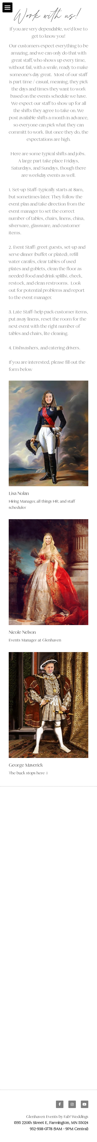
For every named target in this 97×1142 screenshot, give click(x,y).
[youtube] (84, 1104)
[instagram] (72, 1104)
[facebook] (59, 1104)
